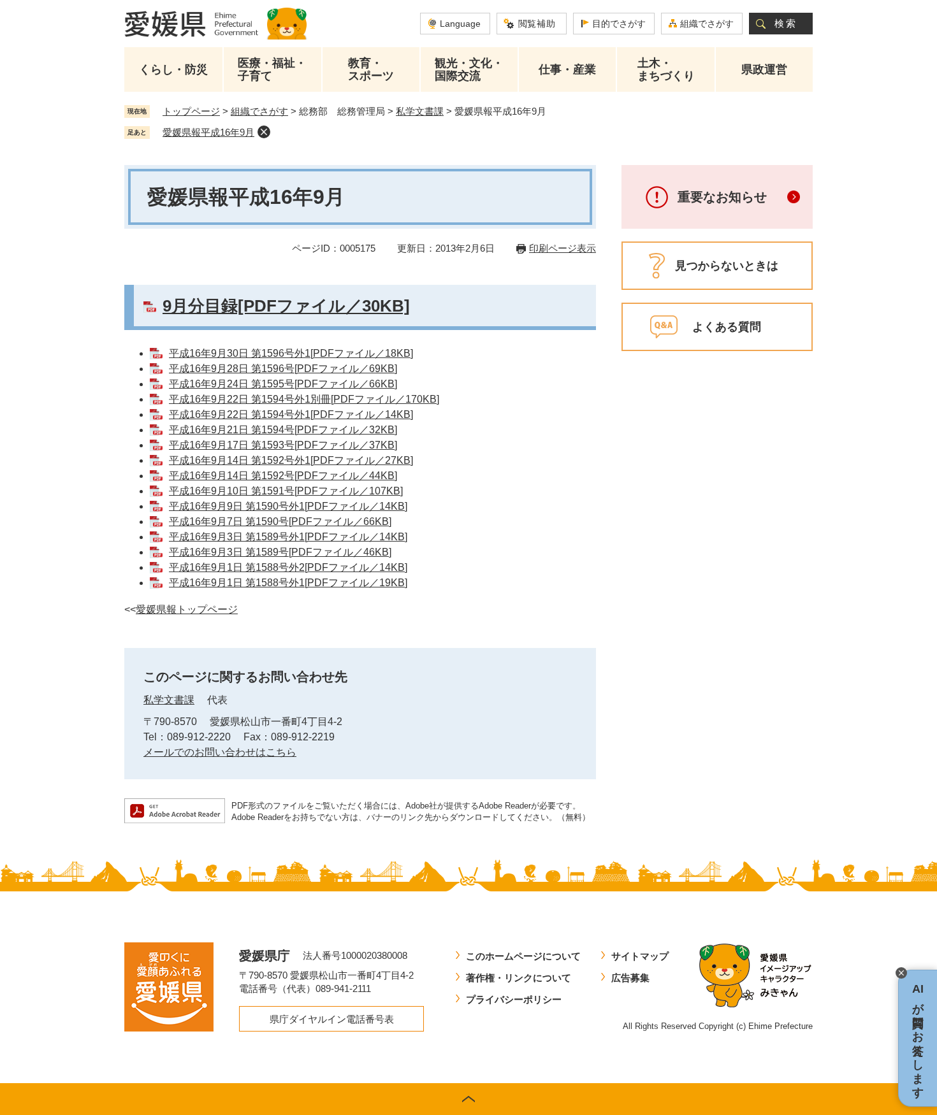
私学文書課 (420, 111)
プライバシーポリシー (514, 999)
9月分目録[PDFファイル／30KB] (286, 305)
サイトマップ (640, 956)
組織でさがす (707, 23)
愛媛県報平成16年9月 (208, 132)
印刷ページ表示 (562, 248)
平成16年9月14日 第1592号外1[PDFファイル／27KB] (291, 460)
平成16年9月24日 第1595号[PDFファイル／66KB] (283, 383)
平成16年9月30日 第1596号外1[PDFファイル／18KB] (291, 353)
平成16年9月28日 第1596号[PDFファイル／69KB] (283, 368)
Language (460, 23)
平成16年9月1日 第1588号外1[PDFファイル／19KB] (288, 582)
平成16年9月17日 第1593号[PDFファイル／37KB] (283, 445)
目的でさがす (619, 23)
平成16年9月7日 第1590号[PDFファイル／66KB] (280, 521)
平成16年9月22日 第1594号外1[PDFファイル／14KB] (291, 414)
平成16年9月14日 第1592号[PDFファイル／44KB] (283, 475)
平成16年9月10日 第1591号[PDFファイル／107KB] (286, 491)
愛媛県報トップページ (187, 609)
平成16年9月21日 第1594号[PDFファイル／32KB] (283, 429)
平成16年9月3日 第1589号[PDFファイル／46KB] (280, 552)
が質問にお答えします (918, 1038)
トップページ (191, 111)
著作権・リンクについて (518, 977)
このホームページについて (523, 956)
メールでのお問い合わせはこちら (219, 752)
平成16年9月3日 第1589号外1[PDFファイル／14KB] (288, 536)
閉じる (901, 973)
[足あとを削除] (264, 132)
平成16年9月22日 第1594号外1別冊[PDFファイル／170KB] (304, 399)
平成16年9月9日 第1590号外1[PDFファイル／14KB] (288, 506)
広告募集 (630, 977)
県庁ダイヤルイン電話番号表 (332, 1019)
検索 (785, 23)
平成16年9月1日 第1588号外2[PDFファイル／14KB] (288, 567)
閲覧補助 (537, 23)
